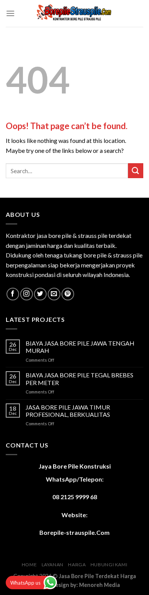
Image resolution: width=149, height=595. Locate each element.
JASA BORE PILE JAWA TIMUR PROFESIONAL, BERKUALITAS (68, 410)
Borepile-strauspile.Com (74, 532)
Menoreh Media (99, 585)
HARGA (77, 564)
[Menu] (10, 13)
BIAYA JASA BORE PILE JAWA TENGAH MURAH (80, 346)
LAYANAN (52, 564)
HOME (29, 564)
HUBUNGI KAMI (109, 564)
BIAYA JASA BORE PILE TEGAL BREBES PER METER (79, 378)
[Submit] (135, 170)
